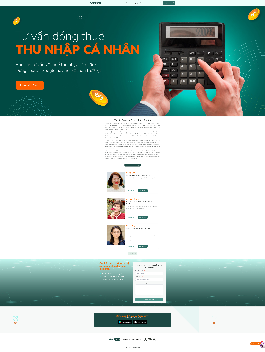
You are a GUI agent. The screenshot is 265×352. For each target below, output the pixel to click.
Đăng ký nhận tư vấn (169, 3)
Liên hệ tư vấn (142, 190)
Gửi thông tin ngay (149, 299)
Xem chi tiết (131, 190)
